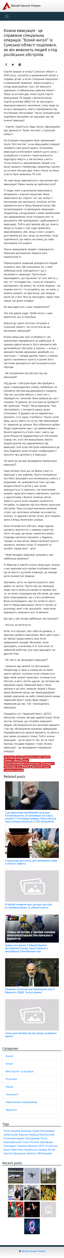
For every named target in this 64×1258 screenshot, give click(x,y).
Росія (7, 1130)
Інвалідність (48, 763)
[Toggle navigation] (6, 16)
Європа (23, 1134)
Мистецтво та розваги (20, 1071)
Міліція (26, 767)
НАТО (41, 1145)
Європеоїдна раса (13, 767)
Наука (9, 1086)
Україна (15, 1130)
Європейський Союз (16, 1142)
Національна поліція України (36, 757)
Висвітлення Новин (25, 6)
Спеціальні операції (14, 770)
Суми (18, 757)
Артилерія (9, 757)
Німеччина (17, 1149)
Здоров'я (11, 1109)
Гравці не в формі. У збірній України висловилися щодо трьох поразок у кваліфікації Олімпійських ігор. (26, 948)
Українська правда (35, 1149)
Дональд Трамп (30, 1130)
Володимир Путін (36, 1138)
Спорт (9, 1063)
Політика (11, 1079)
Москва (32, 1145)
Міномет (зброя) (12, 760)
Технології (12, 1094)
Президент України (15, 1145)
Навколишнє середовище (21, 1102)
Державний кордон (41, 767)
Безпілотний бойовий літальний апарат (23, 763)
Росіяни (34, 1142)
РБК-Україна (44, 1153)
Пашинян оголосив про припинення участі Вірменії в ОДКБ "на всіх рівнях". (30, 991)
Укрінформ (46, 1142)
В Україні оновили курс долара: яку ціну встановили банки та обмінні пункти (28, 906)
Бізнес (9, 1056)
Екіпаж (25, 760)
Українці (34, 1134)
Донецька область (25, 1153)
